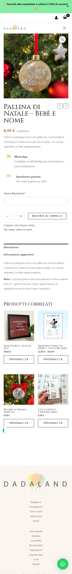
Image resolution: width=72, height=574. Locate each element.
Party (36, 520)
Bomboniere (36, 545)
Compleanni (36, 506)
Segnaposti (36, 549)
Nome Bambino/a (14, 193)
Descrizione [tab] (11, 247)
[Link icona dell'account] (56, 17)
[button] (62, 39)
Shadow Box (36, 554)
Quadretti (36, 540)
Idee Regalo (21, 225)
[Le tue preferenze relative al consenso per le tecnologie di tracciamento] (3, 430)
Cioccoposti (36, 531)
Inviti (36, 559)
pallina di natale (24, 229)
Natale (31, 225)
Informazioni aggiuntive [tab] (19, 254)
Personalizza (18, 359)
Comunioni (36, 511)
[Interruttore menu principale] (64, 27)
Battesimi (36, 502)
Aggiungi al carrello (47, 215)
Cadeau (36, 535)
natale (11, 229)
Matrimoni (36, 516)
